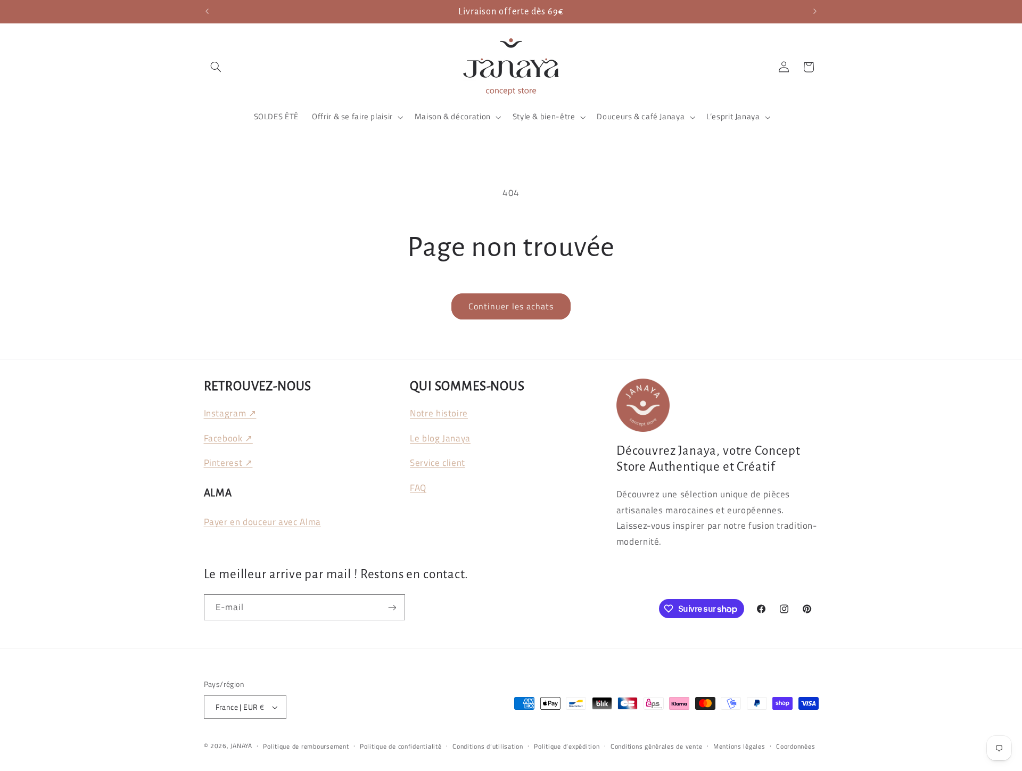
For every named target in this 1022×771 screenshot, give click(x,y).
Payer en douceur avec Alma (262, 522)
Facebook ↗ (228, 438)
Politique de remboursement (306, 746)
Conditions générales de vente (656, 746)
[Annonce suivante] (815, 11)
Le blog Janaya (440, 438)
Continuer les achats (511, 306)
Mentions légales (739, 746)
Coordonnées (795, 746)
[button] (216, 67)
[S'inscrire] (392, 607)
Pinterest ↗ (228, 463)
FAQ (418, 488)
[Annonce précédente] (207, 11)
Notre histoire (439, 413)
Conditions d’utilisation (487, 746)
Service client (437, 463)
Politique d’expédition (566, 746)
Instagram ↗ (230, 413)
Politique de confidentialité (401, 746)
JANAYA (241, 745)
